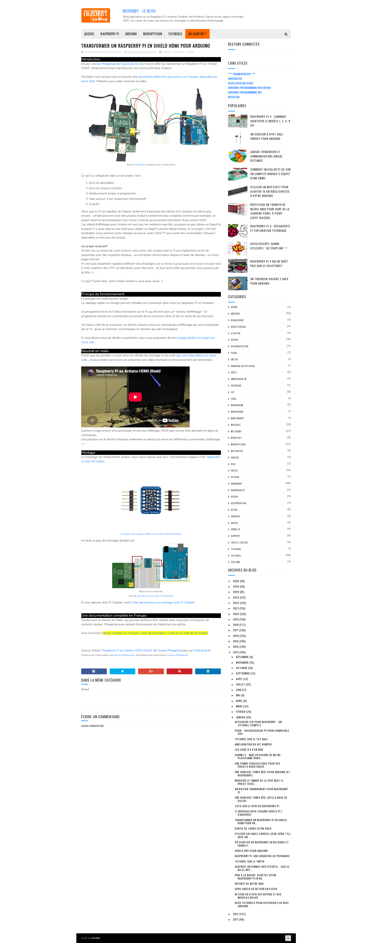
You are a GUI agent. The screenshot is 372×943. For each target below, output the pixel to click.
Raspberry (180, 52)
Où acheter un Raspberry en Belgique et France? (262, 843)
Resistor (234, 97)
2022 (236, 603)
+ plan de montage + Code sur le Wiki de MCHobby (173, 633)
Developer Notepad (240, 83)
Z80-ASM (235, 562)
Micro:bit (236, 437)
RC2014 (234, 496)
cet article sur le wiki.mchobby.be (155, 595)
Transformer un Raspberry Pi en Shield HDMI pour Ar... (261, 821)
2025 (236, 586)
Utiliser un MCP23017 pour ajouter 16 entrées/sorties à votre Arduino (270, 191)
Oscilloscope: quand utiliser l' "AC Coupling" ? (268, 245)
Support (235, 535)
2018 (236, 625)
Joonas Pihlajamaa (103, 64)
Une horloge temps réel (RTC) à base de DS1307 (261, 799)
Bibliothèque (238, 326)
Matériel (236, 424)
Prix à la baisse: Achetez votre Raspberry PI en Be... (255, 876)
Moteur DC (237, 451)
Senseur (235, 516)
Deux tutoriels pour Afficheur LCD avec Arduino (262, 904)
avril (239, 701)
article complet (113, 633)
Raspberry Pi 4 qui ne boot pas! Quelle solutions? (269, 263)
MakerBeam (237, 405)
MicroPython (152, 34)
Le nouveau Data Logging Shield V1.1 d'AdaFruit (258, 812)
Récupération (238, 503)
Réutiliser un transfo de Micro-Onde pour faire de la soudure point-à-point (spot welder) (269, 211)
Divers (234, 339)
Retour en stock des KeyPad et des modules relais (258, 895)
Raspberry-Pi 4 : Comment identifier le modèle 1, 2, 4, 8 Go (270, 120)
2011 (236, 919)
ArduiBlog (235, 78)
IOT (233, 392)
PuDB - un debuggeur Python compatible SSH (262, 732)
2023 (236, 597)
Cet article (140, 164)
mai (238, 695)
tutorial (236, 549)
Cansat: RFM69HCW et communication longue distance (266, 156)
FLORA (234, 352)
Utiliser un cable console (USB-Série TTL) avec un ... (263, 835)
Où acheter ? (197, 34)
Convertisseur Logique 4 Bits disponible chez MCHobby (151, 534)
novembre (243, 662)
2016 (236, 636)
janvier (241, 717)
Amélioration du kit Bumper (253, 744)
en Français (131, 633)
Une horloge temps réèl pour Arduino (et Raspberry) (262, 773)
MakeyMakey (237, 418)
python (235, 477)
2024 (236, 592)
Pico (233, 464)
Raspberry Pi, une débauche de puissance (262, 856)
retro (234, 509)
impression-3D (238, 379)
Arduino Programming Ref (245, 92)
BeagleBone (237, 320)
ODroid (235, 457)
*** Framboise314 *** (242, 74)
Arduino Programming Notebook (249, 88)
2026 (236, 581)
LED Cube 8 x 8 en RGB (249, 749)
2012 (236, 914)
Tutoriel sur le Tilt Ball (251, 739)
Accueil (89, 34)
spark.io (235, 529)
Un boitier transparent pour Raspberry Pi (261, 790)
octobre (242, 668)
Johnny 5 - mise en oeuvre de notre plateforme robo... (258, 756)
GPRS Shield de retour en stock (256, 889)
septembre (243, 673)
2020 (236, 614)
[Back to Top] (288, 938)
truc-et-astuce (239, 542)
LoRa (233, 398)
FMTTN (234, 359)
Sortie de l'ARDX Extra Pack (253, 828)
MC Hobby (236, 431)
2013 (236, 652)
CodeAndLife (129, 64)
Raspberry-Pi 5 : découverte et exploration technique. (270, 228)
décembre (243, 657)
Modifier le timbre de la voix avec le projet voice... (259, 782)
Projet (235, 470)
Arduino (131, 34)
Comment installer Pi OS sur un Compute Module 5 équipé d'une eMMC (270, 173)
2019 (236, 619)
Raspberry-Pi (238, 490)
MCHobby (96, 938)
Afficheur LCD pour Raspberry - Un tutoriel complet (258, 723)
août (239, 679)
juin (239, 690)
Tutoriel (236, 555)
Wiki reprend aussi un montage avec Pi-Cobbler (163, 602)
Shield (190, 52)
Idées (234, 372)
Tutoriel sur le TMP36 (249, 861)
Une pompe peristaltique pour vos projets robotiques (257, 765)
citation (235, 333)
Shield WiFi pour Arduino (251, 851)
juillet (241, 684)
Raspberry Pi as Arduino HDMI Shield (127, 650)
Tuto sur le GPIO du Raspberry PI (257, 806)
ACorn (234, 307)
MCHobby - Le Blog (139, 11)
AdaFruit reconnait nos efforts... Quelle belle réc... (262, 868)
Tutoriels (175, 34)
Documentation (239, 346)
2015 (236, 641)
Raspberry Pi (110, 34)
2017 (236, 630)
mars (239, 706)
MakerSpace (237, 411)
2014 (236, 646)
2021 (236, 608)
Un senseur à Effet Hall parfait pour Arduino (266, 136)
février (241, 711)
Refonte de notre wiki (249, 883)
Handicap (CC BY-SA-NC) (243, 366)
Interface (236, 385)
